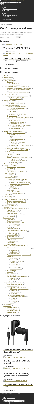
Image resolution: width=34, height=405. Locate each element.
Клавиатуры (10, 147)
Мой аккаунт (4, 395)
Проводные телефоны (17, 193)
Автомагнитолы (15, 85)
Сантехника (10, 174)
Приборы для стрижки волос (15, 287)
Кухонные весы (11, 270)
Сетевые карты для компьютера (19, 184)
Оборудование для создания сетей (17, 179)
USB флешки (14, 159)
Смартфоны (10, 204)
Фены (12, 303)
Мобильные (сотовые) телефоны (16, 202)
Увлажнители (14, 130)
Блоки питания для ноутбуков (16, 167)
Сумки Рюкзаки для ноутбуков (16, 171)
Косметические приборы (14, 284)
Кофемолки (13, 252)
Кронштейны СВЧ (12, 235)
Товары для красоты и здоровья (12, 282)
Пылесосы (10, 219)
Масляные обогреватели (17, 122)
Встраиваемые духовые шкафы (16, 108)
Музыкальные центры (17, 97)
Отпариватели (14, 224)
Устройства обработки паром (15, 222)
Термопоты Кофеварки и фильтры (17, 276)
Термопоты (13, 279)
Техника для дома (12, 102)
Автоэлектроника (8, 80)
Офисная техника (8, 177)
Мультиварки (11, 273)
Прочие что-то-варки (16, 261)
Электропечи (11, 242)
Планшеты (10, 170)
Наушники (13, 143)
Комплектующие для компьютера (17, 148)
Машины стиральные (16, 103)
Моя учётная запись (9, 398)
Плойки (12, 298)
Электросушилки (15, 269)
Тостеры (12, 262)
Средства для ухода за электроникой (18, 92)
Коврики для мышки (16, 139)
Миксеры (10, 272)
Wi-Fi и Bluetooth (15, 181)
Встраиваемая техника (10, 105)
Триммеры (13, 290)
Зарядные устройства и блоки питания (18, 88)
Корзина (6, 403)
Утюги (9, 227)
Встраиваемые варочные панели (16, 106)
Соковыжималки (15, 253)
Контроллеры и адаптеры (18, 142)
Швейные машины (12, 228)
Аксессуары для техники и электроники (15, 86)
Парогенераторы (15, 225)
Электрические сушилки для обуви (17, 230)
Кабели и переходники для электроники (19, 89)
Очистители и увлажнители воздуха (18, 125)
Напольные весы (12, 286)
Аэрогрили (13, 258)
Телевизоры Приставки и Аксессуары (14, 208)
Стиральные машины (9, 205)
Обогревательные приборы (15, 119)
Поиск (18, 2)
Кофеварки (13, 278)
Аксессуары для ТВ (13, 210)
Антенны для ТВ (12, 211)
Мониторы (10, 151)
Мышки (9, 153)
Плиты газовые (8, 196)
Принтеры (13, 188)
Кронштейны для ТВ (13, 213)
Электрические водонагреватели (20, 117)
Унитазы (13, 176)
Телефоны (10, 190)
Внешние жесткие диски (17, 160)
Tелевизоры (7, 77)
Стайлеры (13, 299)
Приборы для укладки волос (15, 295)
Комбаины (13, 250)
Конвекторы (14, 120)
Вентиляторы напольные (17, 113)
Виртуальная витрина (10, 9)
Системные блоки (12, 154)
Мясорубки (10, 275)
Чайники (9, 281)
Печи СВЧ (6, 194)
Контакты (6, 10)
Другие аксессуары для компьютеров (21, 136)
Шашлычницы (14, 265)
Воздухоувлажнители (16, 128)
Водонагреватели (12, 116)
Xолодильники (7, 79)
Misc (4, 75)
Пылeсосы (6, 198)
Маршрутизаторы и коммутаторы (20, 182)
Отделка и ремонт (8, 173)
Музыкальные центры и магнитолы (17, 96)
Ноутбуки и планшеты (10, 165)
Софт (8, 156)
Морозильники (11, 236)
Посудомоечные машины (14, 238)
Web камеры (14, 134)
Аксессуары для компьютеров (16, 133)
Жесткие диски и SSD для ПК (19, 150)
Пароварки (13, 259)
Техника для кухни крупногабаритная (14, 231)
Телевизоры (7, 207)
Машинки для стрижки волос (19, 289)
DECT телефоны (15, 191)
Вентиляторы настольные (18, 114)
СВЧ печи (10, 239)
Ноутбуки (10, 168)
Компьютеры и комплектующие (12, 131)
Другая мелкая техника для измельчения (19, 248)
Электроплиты (11, 244)
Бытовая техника (8, 100)
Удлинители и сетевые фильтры (19, 145)
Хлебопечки (14, 264)
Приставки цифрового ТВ (15, 215)
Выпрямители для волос (17, 296)
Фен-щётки (13, 301)
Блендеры (10, 247)
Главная (2, 24)
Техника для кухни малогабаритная (14, 245)
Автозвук (10, 82)
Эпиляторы (13, 293)
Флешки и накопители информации (17, 157)
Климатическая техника (10, 109)
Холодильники (11, 241)
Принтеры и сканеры (13, 185)
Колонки (13, 140)
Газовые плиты (11, 233)
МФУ (12, 187)
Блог (4, 7)
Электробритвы (15, 292)
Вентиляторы (11, 111)
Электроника (7, 306)
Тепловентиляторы (16, 123)
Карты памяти (14, 162)
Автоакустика (14, 83)
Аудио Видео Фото (9, 94)
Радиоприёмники (15, 99)
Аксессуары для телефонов (15, 201)
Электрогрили (14, 267)
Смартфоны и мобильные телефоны (14, 199)
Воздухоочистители (16, 126)
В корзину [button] (11, 52)
